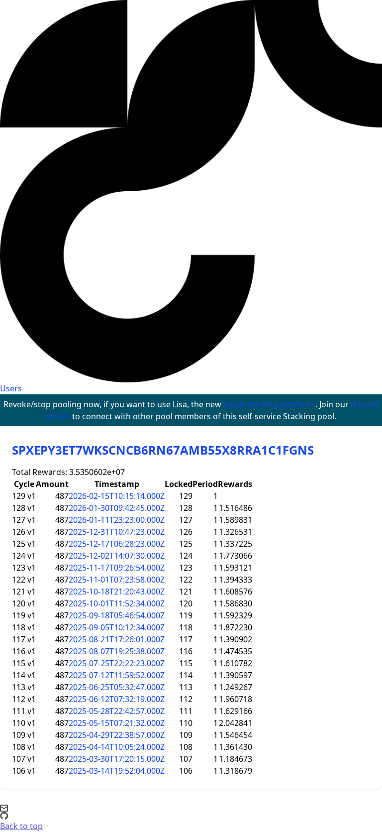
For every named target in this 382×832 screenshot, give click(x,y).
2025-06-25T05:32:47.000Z (117, 687)
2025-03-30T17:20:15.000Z (117, 758)
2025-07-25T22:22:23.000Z (117, 663)
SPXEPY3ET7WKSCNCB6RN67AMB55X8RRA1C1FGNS (163, 450)
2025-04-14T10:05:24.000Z (117, 746)
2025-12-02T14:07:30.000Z (117, 555)
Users (11, 388)
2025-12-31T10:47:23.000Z (117, 531)
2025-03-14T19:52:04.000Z (117, 770)
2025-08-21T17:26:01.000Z (117, 639)
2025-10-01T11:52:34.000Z (117, 603)
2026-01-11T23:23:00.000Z (117, 519)
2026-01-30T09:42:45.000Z (117, 507)
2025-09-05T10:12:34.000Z (117, 627)
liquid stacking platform (269, 404)
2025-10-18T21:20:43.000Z (117, 591)
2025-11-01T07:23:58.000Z (117, 579)
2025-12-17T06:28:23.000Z (117, 543)
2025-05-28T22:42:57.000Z (117, 711)
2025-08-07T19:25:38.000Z (117, 651)
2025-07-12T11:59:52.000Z (117, 675)
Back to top (21, 826)
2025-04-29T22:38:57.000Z (117, 734)
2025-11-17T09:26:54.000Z (117, 567)
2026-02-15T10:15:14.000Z (117, 495)
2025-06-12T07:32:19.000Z (117, 699)
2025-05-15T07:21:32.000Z (117, 722)
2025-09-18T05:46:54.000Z (117, 615)
